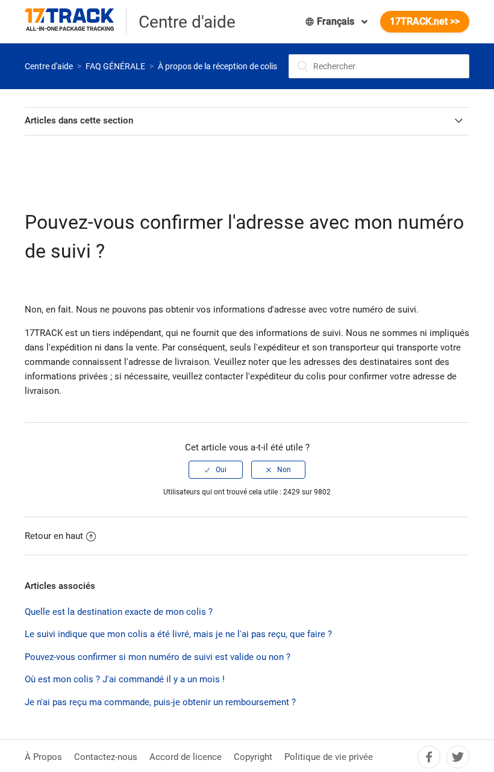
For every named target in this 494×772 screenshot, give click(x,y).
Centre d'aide (49, 66)
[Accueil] (76, 21)
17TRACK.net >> (425, 21)
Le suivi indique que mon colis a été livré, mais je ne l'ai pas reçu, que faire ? (178, 634)
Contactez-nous (105, 757)
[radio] (216, 470)
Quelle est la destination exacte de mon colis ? (119, 611)
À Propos (43, 757)
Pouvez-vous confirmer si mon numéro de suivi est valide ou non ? (157, 657)
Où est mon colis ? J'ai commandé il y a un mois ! (125, 679)
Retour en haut (54, 536)
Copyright (253, 757)
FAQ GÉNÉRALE (115, 66)
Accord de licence (185, 757)
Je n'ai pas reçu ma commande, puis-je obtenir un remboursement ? (160, 702)
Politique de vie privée (328, 757)
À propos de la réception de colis (217, 66)
